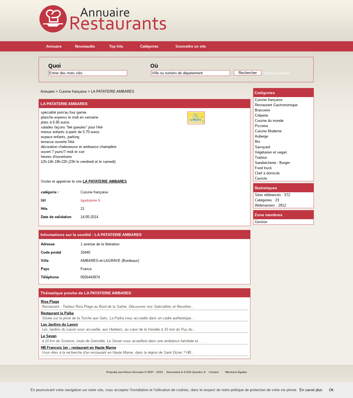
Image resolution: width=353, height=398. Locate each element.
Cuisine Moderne (268, 131)
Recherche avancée (277, 72)
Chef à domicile (267, 173)
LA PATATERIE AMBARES (112, 91)
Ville (45, 261)
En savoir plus (310, 390)
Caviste (261, 178)
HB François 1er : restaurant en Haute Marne (78, 347)
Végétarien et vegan (271, 152)
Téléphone (50, 277)
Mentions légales (236, 372)
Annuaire (53, 46)
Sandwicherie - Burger (272, 163)
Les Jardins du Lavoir (59, 324)
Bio (257, 141)
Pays (45, 269)
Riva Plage (50, 302)
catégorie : (50, 192)
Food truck (263, 168)
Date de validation (56, 217)
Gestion (261, 222)
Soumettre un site (190, 46)
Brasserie (262, 110)
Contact (214, 372)
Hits (44, 209)
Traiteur (261, 157)
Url (43, 200)
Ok (331, 390)
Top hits (116, 46)
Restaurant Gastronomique (276, 105)
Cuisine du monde (269, 121)
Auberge (261, 136)
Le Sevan (49, 336)
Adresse (48, 244)
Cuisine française (268, 100)
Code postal (51, 252)
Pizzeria (261, 126)
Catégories (149, 46)
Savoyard (262, 147)
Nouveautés (85, 46)
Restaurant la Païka (57, 313)
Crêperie (261, 115)
